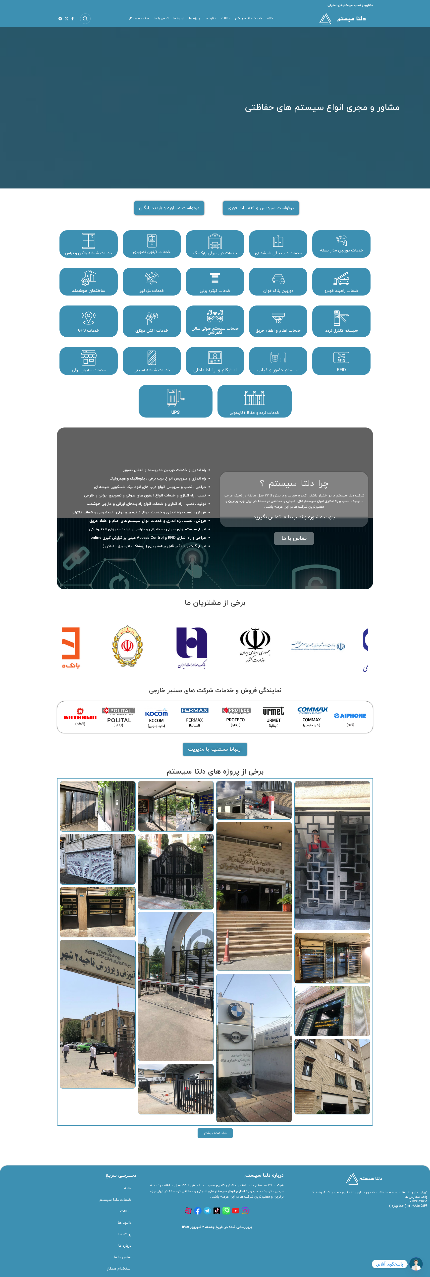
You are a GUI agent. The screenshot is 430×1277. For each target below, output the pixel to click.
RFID (341, 370)
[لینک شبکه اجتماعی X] (66, 18)
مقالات (125, 1211)
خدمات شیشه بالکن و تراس (88, 253)
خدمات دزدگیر (152, 291)
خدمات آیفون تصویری (151, 252)
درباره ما (124, 1245)
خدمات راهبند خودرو (341, 291)
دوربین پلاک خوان (278, 291)
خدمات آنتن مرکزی (151, 330)
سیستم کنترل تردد (341, 330)
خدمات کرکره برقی (215, 291)
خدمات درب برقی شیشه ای (278, 253)
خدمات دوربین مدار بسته (341, 250)
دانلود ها (124, 1222)
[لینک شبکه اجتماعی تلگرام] (60, 18)
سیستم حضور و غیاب (278, 370)
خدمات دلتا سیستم (115, 1200)
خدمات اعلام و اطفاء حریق (278, 330)
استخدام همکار (119, 1268)
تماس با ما (122, 1257)
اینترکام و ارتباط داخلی (215, 370)
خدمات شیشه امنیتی (152, 370)
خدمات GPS (88, 330)
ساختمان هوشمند (88, 291)
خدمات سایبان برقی (89, 370)
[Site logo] (342, 18)
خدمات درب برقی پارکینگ (215, 253)
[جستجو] (85, 19)
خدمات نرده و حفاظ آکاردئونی (254, 413)
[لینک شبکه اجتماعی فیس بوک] (72, 18)
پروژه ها (124, 1234)
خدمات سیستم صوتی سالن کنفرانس (215, 330)
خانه (127, 1188)
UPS (175, 413)
